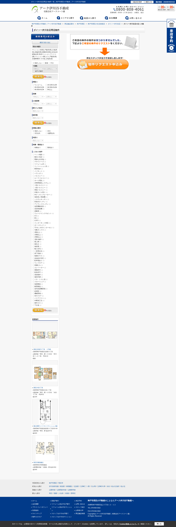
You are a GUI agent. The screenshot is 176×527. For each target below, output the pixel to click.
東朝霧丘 (69, 486)
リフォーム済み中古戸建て (60, 504)
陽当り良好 (39, 157)
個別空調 (38, 277)
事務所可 (38, 270)
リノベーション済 (41, 166)
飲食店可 (38, 272)
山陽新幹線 (72, 490)
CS (36, 216)
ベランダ (38, 173)
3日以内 (37, 133)
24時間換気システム (42, 183)
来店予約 (79, 501)
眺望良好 (38, 169)
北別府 (76, 486)
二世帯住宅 (39, 251)
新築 (46, 63)
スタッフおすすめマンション (61, 517)
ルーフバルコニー (41, 178)
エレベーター (40, 267)
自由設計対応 (40, 258)
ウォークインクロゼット (44, 213)
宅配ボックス (40, 230)
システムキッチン (41, 199)
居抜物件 (38, 275)
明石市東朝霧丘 (39, 462)
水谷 (108, 486)
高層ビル (38, 265)
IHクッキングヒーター (43, 195)
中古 (52, 63)
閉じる (159, 524)
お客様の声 (79, 510)
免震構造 (38, 284)
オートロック (40, 225)
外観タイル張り (40, 192)
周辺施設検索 (80, 513)
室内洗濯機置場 (40, 289)
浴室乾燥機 (39, 209)
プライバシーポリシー (40, 507)
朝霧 (55, 493)
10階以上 (38, 235)
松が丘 (123, 486)
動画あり (51, 147)
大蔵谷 (67, 493)
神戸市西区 (53, 483)
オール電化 (39, 180)
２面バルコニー (40, 185)
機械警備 (38, 293)
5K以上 (49, 89)
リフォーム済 (40, 164)
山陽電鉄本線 (61, 490)
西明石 (73, 493)
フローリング (40, 282)
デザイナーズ (40, 162)
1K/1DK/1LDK (52, 85)
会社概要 (35, 504)
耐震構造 (38, 286)
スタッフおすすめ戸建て (60, 513)
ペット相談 (39, 154)
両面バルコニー (40, 190)
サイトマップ (37, 513)
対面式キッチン (40, 202)
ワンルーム (38, 85)
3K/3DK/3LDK (52, 87)
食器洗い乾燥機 (40, 197)
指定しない (38, 63)
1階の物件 (39, 239)
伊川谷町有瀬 (53, 486)
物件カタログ (37, 517)
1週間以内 (50, 133)
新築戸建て (55, 501)
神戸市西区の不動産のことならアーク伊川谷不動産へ (111, 500)
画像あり (37, 147)
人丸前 (60, 493)
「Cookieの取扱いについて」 (128, 524)
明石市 (60, 483)
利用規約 (35, 510)
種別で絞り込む (45, 42)
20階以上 (38, 237)
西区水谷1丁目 (38, 387)
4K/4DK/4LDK (39, 89)
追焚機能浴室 (40, 206)
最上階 (37, 242)
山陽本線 (52, 490)
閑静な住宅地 (40, 159)
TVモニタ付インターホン (44, 227)
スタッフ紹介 (80, 507)
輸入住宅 (38, 249)
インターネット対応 (42, 223)
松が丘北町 (115, 486)
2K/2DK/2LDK (39, 87)
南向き (37, 244)
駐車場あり (39, 260)
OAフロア (38, 296)
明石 (50, 493)
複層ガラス (39, 256)
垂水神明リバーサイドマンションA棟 (45, 426)
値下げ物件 (39, 71)
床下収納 (38, 253)
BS (36, 218)
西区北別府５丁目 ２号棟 (42, 349)
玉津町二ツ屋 (85, 486)
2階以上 (38, 232)
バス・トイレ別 (40, 279)
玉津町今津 (101, 486)
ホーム (34, 501)
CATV (37, 220)
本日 (49, 131)
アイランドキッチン (42, 204)
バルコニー (39, 176)
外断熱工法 (39, 300)
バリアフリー (40, 298)
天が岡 (93, 486)
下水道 (37, 305)
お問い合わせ (80, 504)
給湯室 (37, 291)
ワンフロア (39, 263)
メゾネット (39, 171)
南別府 (62, 486)
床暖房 (37, 211)
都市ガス (38, 303)
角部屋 (37, 246)
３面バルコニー (40, 187)
